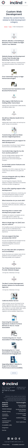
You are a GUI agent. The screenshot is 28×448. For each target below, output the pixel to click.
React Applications (21, 422)
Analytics (4, 418)
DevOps (4, 430)
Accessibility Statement (18, 444)
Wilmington (23, 400)
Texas (22, 399)
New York (18, 398)
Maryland (24, 397)
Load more (14, 372)
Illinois (20, 397)
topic (10, 27)
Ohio (25, 399)
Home (5, 27)
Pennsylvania (7, 399)
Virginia (7, 400)
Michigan (9, 398)
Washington (11, 400)
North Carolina (23, 398)
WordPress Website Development (21, 410)
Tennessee (19, 399)
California (6, 397)
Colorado (10, 397)
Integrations (5, 427)
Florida (17, 397)
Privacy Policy (6, 444)
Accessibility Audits (7, 425)
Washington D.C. (17, 400)
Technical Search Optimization (6, 421)
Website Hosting (6, 411)
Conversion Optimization (5, 414)
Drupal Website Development (22, 406)
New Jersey (14, 398)
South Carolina (13, 399)
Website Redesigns (7, 409)
